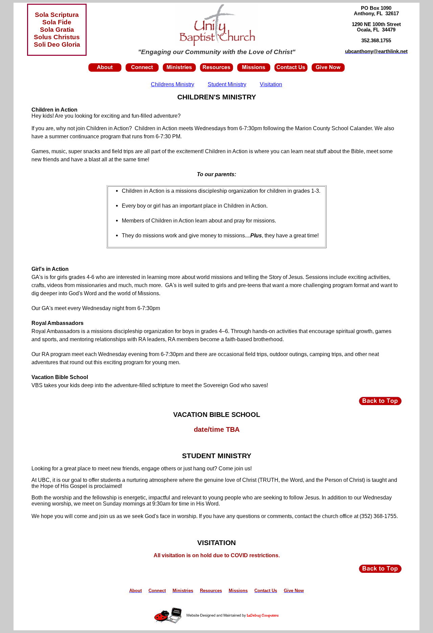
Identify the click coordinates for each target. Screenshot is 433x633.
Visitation (271, 84)
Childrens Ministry (172, 84)
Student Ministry (227, 84)
